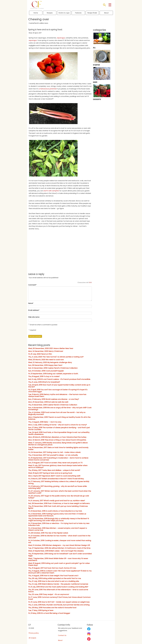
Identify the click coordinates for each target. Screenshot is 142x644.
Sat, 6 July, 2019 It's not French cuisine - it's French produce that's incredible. (59, 379)
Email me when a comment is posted (43, 325)
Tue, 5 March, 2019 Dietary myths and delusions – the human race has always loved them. (57, 395)
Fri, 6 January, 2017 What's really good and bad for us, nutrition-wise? (56, 500)
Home (36, 13)
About (106, 13)
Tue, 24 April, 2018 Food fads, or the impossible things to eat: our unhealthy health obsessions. (58, 433)
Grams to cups (64, 13)
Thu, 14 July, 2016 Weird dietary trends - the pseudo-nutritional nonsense (58, 584)
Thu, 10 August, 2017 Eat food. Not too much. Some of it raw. (52, 568)
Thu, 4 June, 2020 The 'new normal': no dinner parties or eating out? (56, 357)
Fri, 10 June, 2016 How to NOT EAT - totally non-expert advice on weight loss (59, 602)
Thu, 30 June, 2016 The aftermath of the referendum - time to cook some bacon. (58, 590)
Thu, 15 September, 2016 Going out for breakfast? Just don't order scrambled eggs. (60, 554)
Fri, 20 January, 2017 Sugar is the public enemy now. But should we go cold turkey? (58, 497)
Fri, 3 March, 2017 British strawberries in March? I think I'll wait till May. (56, 478)
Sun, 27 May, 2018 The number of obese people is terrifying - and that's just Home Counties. (59, 428)
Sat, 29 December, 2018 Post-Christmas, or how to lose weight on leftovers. (59, 503)
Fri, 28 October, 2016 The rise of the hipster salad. (48, 533)
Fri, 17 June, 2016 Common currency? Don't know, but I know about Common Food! (59, 598)
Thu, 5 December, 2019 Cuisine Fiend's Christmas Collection (52, 405)
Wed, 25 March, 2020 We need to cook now (46, 359)
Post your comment (35, 336)
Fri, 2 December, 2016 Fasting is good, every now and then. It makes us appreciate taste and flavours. (57, 515)
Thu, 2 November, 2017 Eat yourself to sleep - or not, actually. (53, 455)
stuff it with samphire (51, 191)
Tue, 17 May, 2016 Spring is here (40, 610)
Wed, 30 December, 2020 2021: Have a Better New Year (50, 348)
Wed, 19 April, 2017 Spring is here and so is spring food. (50, 473)
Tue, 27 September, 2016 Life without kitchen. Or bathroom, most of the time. (59, 548)
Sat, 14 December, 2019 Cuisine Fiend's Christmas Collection (53, 368)
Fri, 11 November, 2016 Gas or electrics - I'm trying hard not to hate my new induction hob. (58, 524)
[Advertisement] (60, 257)
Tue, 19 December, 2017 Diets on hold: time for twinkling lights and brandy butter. (58, 448)
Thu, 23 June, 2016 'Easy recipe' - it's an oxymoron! (48, 594)
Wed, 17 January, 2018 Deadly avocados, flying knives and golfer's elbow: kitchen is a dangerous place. (58, 444)
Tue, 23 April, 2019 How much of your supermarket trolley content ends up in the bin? (59, 386)
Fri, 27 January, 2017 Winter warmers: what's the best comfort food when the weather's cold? (59, 492)
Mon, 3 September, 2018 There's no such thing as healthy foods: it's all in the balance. (59, 418)
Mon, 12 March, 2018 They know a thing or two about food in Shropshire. (57, 440)
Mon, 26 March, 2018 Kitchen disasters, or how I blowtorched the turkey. (57, 437)
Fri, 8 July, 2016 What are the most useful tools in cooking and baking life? (58, 587)
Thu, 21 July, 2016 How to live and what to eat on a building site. (53, 581)
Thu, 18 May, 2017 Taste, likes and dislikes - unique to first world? (54, 470)
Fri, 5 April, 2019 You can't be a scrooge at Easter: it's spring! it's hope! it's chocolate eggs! (57, 390)
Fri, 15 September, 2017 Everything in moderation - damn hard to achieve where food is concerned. (58, 459)
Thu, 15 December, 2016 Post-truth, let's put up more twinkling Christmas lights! (58, 507)
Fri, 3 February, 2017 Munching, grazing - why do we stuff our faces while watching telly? (57, 487)
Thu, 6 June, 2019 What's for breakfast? (44, 382)
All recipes (32, 638)
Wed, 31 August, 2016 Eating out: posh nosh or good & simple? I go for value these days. (59, 564)
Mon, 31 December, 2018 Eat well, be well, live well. (48, 402)
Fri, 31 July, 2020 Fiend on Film (40, 354)
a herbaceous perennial (47, 89)
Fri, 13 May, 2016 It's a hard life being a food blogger (49, 613)
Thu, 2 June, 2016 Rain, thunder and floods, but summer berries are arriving (59, 605)
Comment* (32, 285)
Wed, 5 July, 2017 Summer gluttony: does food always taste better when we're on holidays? (58, 466)
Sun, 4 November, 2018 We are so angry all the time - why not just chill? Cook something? (59, 408)
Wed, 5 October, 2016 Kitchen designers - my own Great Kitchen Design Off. (59, 545)
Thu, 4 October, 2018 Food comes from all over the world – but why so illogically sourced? (56, 413)
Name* (30, 303)
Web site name (33, 317)
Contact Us (62, 635)
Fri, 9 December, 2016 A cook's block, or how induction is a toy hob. (55, 511)
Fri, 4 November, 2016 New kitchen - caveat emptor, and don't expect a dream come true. (57, 529)
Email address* (33, 310)
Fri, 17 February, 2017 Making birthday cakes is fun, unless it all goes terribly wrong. (58, 482)
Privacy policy (34, 633)
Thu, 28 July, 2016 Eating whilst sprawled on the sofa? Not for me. (54, 578)
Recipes (50, 13)
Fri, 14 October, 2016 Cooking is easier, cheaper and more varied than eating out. (59, 541)
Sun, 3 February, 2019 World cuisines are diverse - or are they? (53, 399)
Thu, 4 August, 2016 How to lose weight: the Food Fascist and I (53, 575)
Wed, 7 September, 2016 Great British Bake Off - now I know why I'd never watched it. (58, 559)
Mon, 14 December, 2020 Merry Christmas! (45, 351)
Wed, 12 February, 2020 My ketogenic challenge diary (50, 362)
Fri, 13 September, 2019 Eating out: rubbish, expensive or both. (53, 373)
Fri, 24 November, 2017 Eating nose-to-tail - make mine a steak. (54, 452)
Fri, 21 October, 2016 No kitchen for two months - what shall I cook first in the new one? (59, 537)
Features (78, 13)
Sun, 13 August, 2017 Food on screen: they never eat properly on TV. (55, 462)
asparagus (61, 38)
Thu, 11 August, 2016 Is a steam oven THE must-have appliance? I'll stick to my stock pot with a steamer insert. (60, 572)
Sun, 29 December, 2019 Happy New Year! (45, 365)
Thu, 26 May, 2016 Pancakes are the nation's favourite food (52, 607)
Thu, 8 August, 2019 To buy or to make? (44, 376)
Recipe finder (92, 13)
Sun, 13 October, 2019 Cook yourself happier (46, 371)
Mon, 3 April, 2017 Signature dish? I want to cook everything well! (54, 476)
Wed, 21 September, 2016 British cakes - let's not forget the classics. (56, 551)
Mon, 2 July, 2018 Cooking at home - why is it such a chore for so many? (57, 425)
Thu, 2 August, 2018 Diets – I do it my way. (45, 422)
